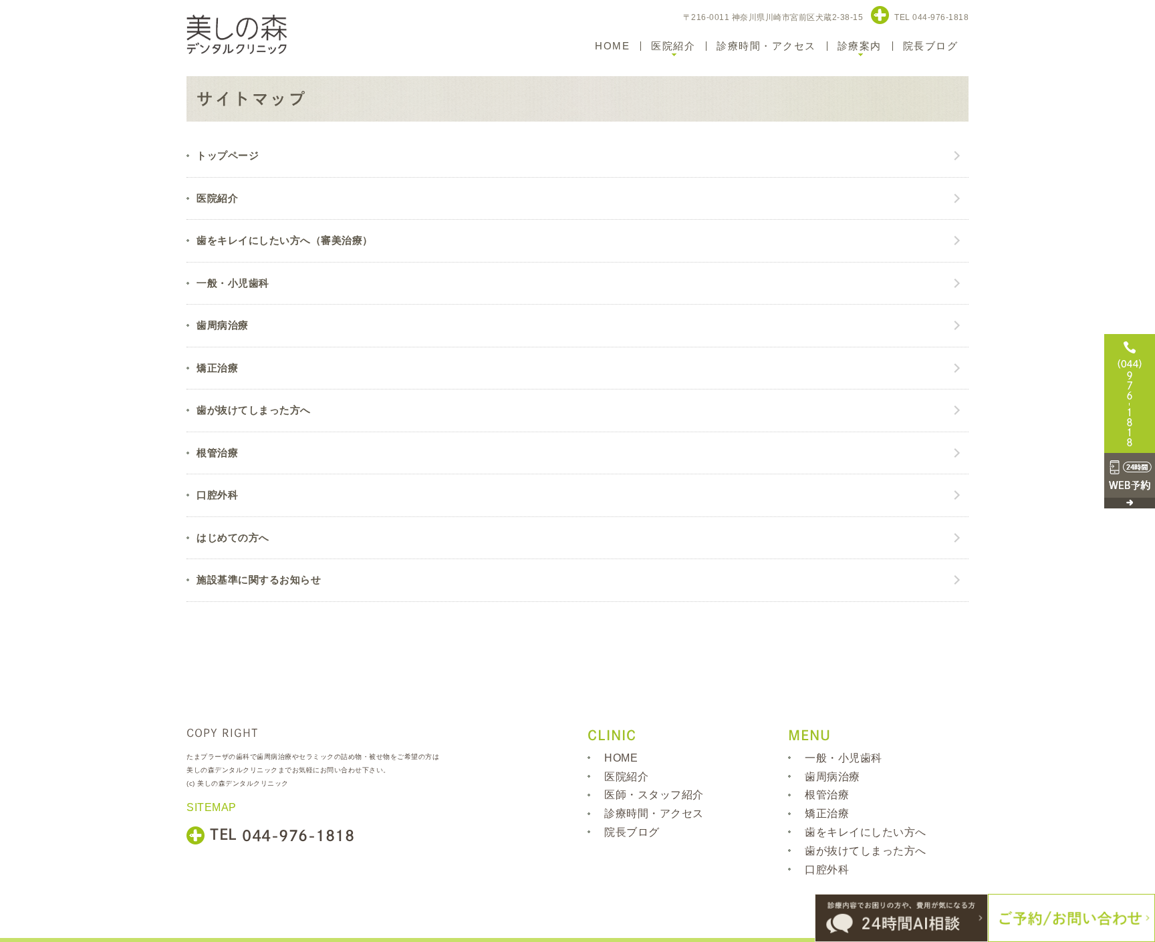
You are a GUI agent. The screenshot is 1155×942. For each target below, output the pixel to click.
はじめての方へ (233, 537)
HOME (612, 45)
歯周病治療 (223, 325)
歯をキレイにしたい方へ (865, 832)
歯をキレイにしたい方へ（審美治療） (285, 240)
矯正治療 (217, 367)
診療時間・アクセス (766, 45)
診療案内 (860, 45)
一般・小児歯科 (233, 283)
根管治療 (217, 452)
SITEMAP (211, 806)
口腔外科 (217, 494)
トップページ (228, 155)
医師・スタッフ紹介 (654, 794)
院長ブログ (930, 45)
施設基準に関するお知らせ (259, 579)
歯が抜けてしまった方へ (254, 410)
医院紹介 (673, 45)
